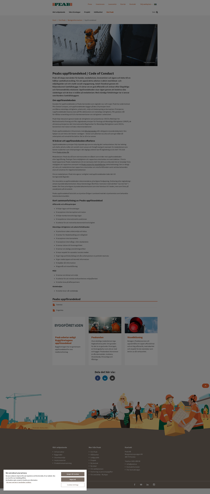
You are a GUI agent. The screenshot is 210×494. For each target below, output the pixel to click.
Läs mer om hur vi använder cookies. (18, 482)
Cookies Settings (72, 485)
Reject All (73, 479)
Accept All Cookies (73, 474)
